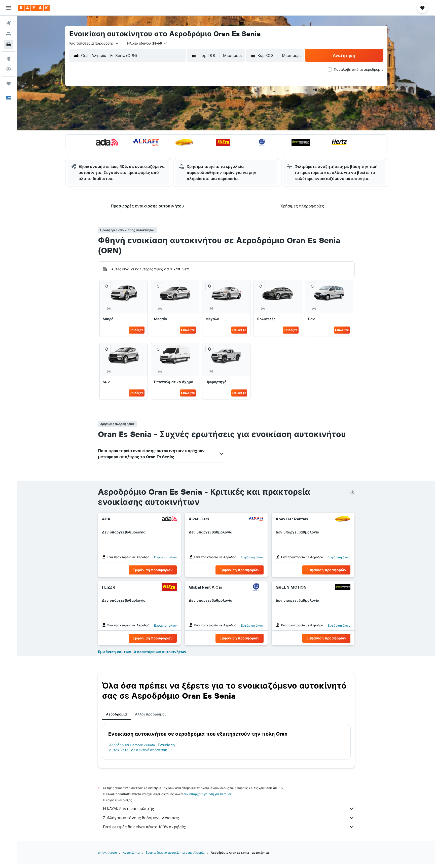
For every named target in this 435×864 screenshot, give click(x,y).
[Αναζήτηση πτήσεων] (8, 23)
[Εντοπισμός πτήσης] (8, 69)
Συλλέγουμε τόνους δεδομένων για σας (141, 817)
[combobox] (94, 43)
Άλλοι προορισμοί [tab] (150, 714)
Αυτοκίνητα (131, 852)
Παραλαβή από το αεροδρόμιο (358, 69)
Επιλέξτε (136, 330)
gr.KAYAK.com (107, 852)
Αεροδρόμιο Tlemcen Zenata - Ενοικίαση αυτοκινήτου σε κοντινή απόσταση (142, 747)
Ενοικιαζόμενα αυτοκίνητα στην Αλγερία (175, 852)
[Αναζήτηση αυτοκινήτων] (8, 44)
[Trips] (8, 84)
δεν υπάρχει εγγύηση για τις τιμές (208, 794)
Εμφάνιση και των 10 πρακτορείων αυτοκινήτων (142, 652)
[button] (8, 7)
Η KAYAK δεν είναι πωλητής (128, 808)
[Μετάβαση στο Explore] (8, 59)
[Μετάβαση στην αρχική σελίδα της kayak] (34, 8)
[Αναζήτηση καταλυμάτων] (8, 34)
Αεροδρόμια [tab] (116, 714)
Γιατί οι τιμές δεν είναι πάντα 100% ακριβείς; (144, 826)
